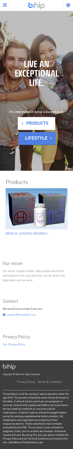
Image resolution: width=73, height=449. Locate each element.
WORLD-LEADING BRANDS (26, 233)
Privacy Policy (26, 381)
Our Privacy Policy (14, 344)
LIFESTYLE (36, 138)
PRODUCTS (37, 123)
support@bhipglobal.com (21, 314)
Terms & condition (49, 381)
